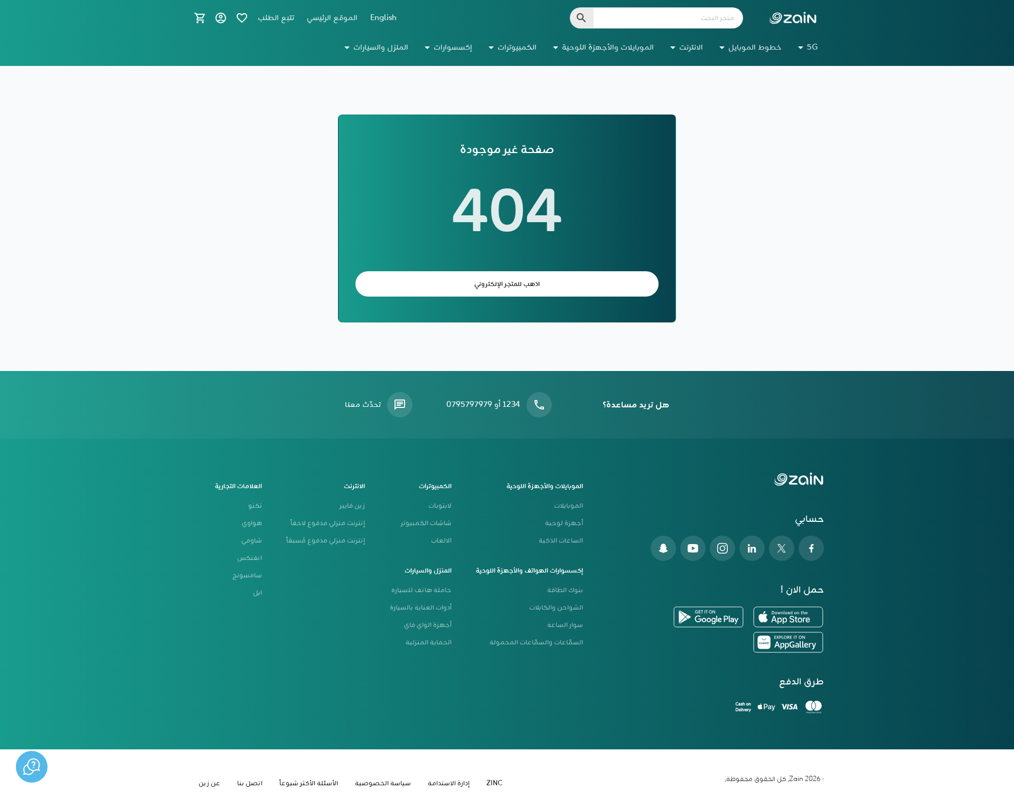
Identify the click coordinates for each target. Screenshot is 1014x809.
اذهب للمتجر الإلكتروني (507, 284)
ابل (257, 592)
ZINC (494, 783)
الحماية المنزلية (429, 642)
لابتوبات (440, 505)
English (383, 18)
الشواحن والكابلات (556, 607)
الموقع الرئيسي (332, 18)
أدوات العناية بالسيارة (421, 607)
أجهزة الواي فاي (428, 625)
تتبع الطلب (276, 18)
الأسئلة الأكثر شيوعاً (308, 783)
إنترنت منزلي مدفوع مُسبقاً (325, 540)
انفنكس (249, 558)
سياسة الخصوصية (383, 783)
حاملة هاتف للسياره (421, 590)
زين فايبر (352, 505)
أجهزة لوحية (564, 523)
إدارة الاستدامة (449, 783)
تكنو (255, 505)
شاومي (251, 540)
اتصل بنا (249, 783)
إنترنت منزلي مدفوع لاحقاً (327, 523)
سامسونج (247, 575)
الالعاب (441, 540)
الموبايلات (568, 505)
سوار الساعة (565, 625)
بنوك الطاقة (565, 590)
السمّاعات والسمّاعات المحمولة (536, 642)
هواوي (252, 523)
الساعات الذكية (561, 540)
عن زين (209, 783)
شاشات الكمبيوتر (426, 523)
